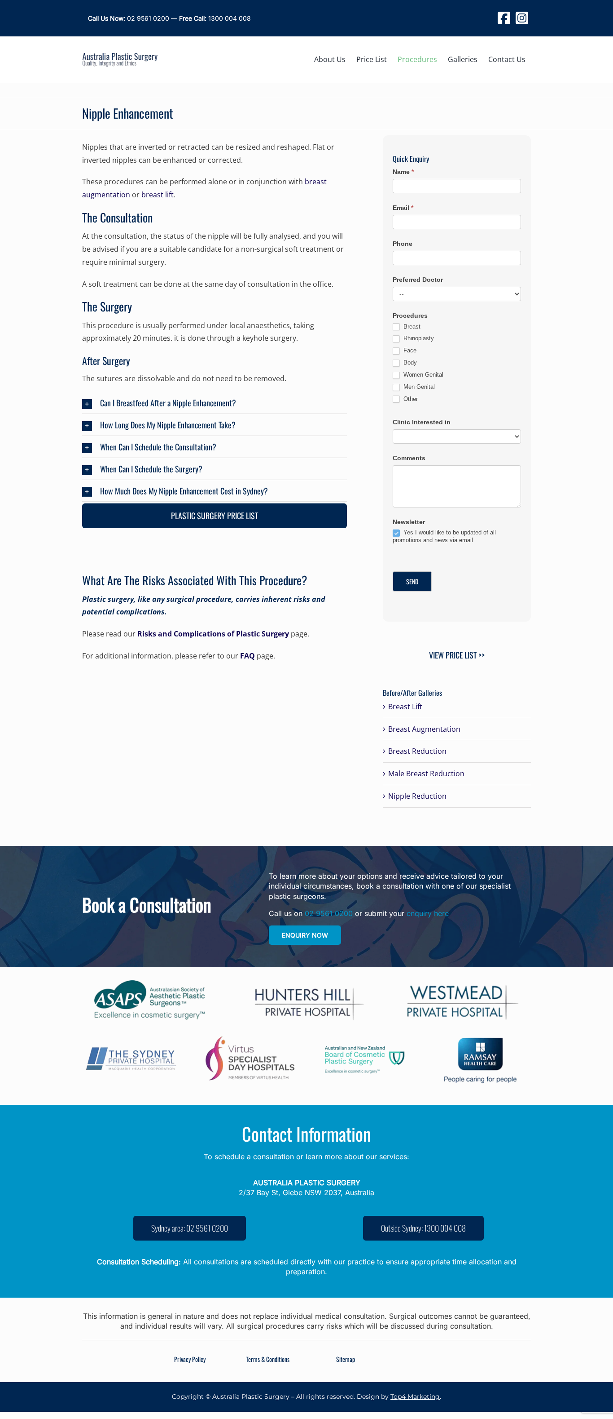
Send (412, 581)
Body (409, 362)
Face (409, 350)
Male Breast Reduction (426, 773)
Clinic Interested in (422, 422)
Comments (409, 458)
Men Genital (418, 386)
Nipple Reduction (417, 796)
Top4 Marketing (415, 1396)
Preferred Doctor (418, 279)
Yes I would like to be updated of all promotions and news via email (444, 536)
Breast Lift (405, 707)
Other (410, 399)
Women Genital (422, 374)
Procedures (410, 315)
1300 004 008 (215, 18)
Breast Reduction (417, 751)
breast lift (157, 195)
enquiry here (428, 913)
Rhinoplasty (418, 338)
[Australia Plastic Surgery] (120, 57)
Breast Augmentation (424, 729)
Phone (402, 243)
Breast (411, 326)
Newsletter (409, 521)
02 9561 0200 (128, 18)
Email (403, 207)
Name (403, 171)
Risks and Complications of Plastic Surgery (213, 634)
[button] (214, 404)
